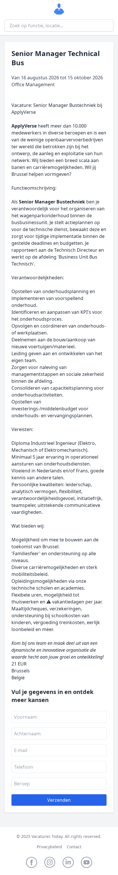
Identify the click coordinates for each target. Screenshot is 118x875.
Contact (74, 846)
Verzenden (59, 800)
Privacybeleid (49, 846)
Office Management (33, 84)
